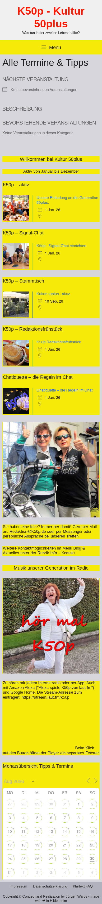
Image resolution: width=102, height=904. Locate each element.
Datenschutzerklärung (50, 886)
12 (37, 831)
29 (37, 804)
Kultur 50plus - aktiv (53, 293)
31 (65, 804)
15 (78, 831)
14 (65, 831)
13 (51, 831)
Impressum (18, 886)
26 (37, 858)
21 (65, 845)
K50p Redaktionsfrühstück (59, 342)
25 (23, 858)
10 (10, 831)
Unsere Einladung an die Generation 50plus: (67, 200)
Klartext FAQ (83, 886)
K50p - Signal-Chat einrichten (61, 245)
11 (23, 831)
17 (10, 845)
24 (10, 858)
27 (10, 804)
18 (23, 845)
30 (51, 804)
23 (92, 845)
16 (92, 831)
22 (78, 845)
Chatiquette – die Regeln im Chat (65, 390)
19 (37, 845)
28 (23, 804)
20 (51, 845)
